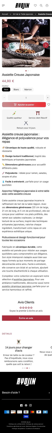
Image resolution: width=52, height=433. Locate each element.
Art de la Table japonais (23, 14)
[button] (3, 5)
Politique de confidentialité (17, 424)
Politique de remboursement (34, 424)
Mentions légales (31, 426)
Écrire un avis (26, 318)
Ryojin (29, 422)
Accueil (5, 14)
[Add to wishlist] (48, 104)
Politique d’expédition (18, 428)
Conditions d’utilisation (33, 428)
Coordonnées (41, 426)
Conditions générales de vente (16, 426)
